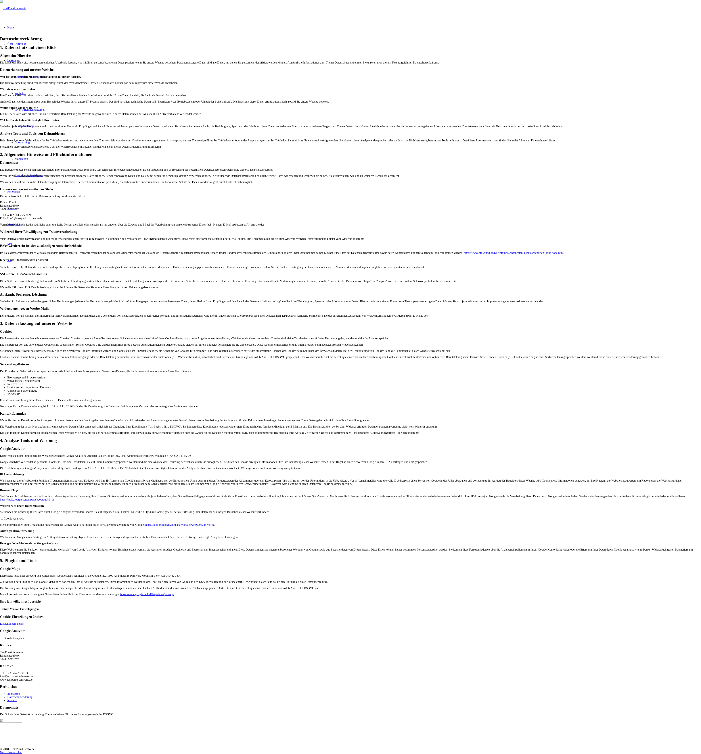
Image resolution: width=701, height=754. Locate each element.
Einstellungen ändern (12, 623)
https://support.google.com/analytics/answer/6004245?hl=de (179, 524)
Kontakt (12, 700)
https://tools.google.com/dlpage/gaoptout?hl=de (27, 499)
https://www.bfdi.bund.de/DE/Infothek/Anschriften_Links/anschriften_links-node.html (513, 252)
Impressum (13, 693)
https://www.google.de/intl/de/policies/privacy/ (147, 594)
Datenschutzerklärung (19, 697)
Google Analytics (14, 518)
